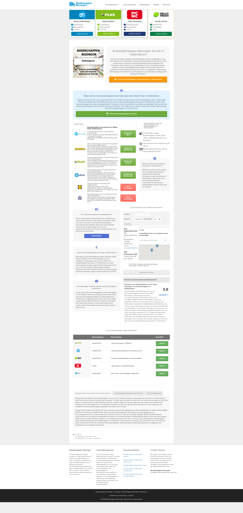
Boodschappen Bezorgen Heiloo (86, 436)
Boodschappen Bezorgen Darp (134, 465)
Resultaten (148, 219)
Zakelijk (156, 5)
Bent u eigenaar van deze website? (149, 240)
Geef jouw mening (146, 272)
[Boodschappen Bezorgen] (80, 4)
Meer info (166, 5)
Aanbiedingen (145, 5)
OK (165, 240)
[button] (157, 246)
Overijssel (78, 434)
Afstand (127, 219)
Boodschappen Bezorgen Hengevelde (87, 438)
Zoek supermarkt (129, 5)
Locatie (126, 214)
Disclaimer (113, 495)
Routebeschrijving (131, 248)
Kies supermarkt (111, 5)
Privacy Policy (122, 495)
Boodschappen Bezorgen (104, 492)
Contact (130, 495)
